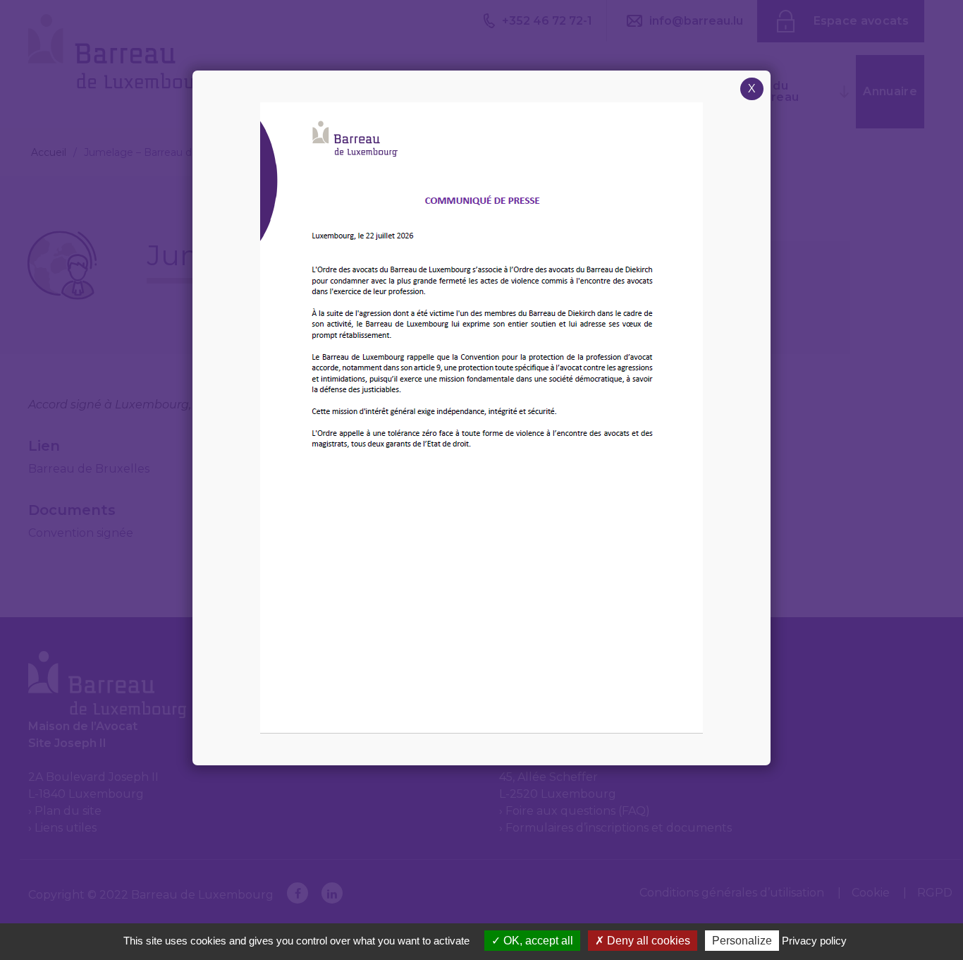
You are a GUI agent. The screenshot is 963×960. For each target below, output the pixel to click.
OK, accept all (537, 941)
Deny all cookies (647, 941)
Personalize (742, 941)
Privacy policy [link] (814, 941)
